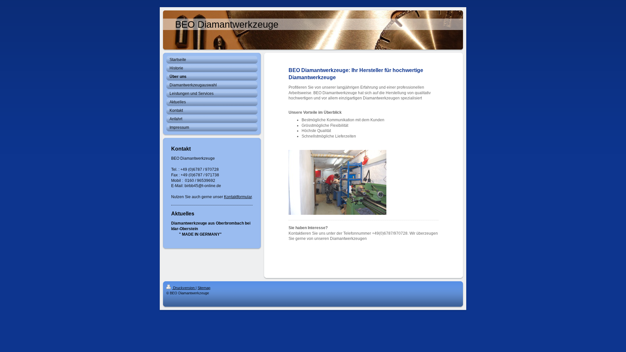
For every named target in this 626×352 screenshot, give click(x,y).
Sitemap (204, 288)
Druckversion (184, 288)
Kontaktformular (238, 197)
